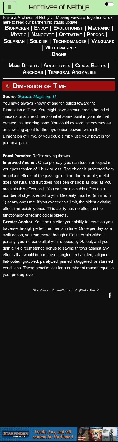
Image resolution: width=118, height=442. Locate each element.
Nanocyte (42, 34)
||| (9, 7)
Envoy (41, 28)
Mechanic (99, 28)
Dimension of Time (39, 86)
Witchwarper (60, 47)
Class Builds (90, 65)
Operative (70, 34)
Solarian (14, 41)
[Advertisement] (59, 367)
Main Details (24, 65)
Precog (95, 34)
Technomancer (69, 41)
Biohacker (17, 28)
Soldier (39, 41)
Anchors (33, 72)
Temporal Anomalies (72, 72)
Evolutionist (68, 28)
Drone (59, 54)
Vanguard (102, 41)
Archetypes (56, 65)
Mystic (18, 34)
